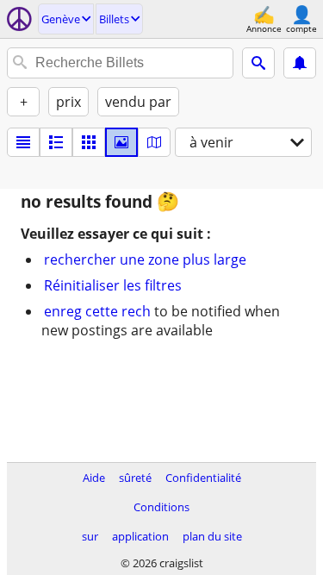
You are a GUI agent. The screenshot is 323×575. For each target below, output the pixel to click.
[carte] (154, 142)
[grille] (88, 142)
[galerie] (121, 142)
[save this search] (299, 62)
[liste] (23, 142)
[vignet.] (56, 142)
